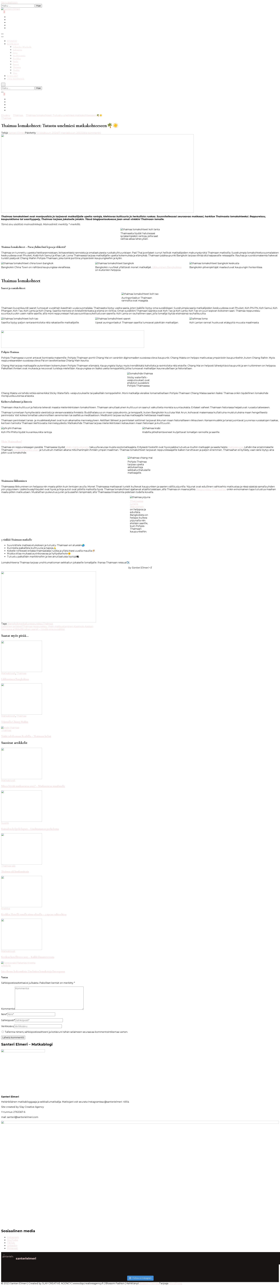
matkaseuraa (235, 447)
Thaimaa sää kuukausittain (15, 871)
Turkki (16, 70)
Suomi (5, 823)
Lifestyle (6, 965)
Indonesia (17, 49)
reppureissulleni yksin (26, 450)
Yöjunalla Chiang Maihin (14, 721)
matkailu (23, 623)
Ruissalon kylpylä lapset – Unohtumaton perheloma (30, 828)
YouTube (12, 1240)
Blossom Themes (149, 1283)
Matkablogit (8, 673)
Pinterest (12, 1248)
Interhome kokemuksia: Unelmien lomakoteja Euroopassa (33, 971)
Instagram (13, 1237)
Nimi (4, 1014)
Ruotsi (16, 64)
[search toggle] (3, 84)
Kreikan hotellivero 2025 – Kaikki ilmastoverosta (27, 957)
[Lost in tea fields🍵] (105, 1268)
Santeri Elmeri (16, 132)
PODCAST (12, 76)
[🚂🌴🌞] (244, 1272)
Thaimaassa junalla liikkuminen (137, 504)
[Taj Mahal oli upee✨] (174, 1272)
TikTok (11, 1242)
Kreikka (17, 58)
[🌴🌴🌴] (244, 1268)
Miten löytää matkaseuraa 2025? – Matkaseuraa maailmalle (33, 786)
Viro (15, 73)
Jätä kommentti (91, 132)
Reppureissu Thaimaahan (211, 489)
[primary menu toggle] (2, 33)
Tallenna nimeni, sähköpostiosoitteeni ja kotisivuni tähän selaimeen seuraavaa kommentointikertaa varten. (66, 1032)
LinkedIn (12, 1245)
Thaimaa (17, 67)
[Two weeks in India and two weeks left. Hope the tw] (36, 1272)
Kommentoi (8, 1008)
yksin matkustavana (77, 447)
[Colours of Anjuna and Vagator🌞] (105, 1272)
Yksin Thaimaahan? (11, 441)
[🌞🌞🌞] (36, 1268)
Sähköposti (8, 1020)
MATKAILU (13, 43)
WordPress (175, 1283)
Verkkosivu (7, 1026)
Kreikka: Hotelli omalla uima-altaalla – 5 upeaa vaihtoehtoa (33, 914)
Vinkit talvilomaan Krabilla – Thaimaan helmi (26, 736)
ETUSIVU (12, 41)
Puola (15, 61)
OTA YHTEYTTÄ (15, 78)
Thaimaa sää (8, 866)
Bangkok (13, 623)
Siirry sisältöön (9, 2)
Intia (15, 52)
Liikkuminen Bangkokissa (166, 267)
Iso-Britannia (19, 55)
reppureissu (36, 623)
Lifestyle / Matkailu (22, 46)
